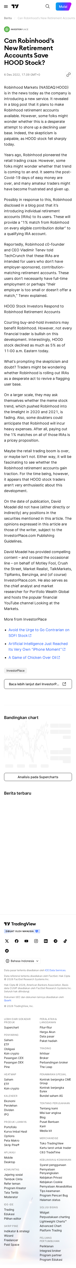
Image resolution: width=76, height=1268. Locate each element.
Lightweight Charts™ (53, 1221)
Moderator (11, 1197)
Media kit (46, 1130)
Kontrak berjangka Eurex (52, 1089)
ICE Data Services (55, 970)
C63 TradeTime (50, 1152)
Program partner (51, 1255)
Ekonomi (9, 1101)
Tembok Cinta (13, 1179)
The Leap (46, 1067)
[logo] (16, 29)
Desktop (9, 1162)
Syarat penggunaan (53, 1165)
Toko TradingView (51, 1143)
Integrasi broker (50, 1250)
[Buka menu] (6, 6)
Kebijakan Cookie (51, 1182)
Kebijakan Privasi (51, 1177)
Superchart (11, 1027)
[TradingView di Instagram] (36, 941)
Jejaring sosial (13, 1174)
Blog (43, 1117)
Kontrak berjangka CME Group (55, 1081)
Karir (43, 1126)
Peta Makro (11, 1140)
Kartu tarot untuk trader (55, 1147)
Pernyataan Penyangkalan (49, 1171)
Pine (7, 1067)
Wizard (8, 1235)
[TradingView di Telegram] (55, 941)
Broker (44, 1058)
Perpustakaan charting (55, 1217)
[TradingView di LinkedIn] (46, 941)
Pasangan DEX (14, 1062)
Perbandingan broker (54, 1062)
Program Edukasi (51, 1259)
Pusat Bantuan (49, 1121)
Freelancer (11, 1240)
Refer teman (12, 1183)
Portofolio (10, 1127)
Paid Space (11, 1244)
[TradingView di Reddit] (7, 951)
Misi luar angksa (50, 1112)
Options (9, 1136)
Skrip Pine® (11, 1145)
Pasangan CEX (14, 1058)
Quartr (7, 1000)
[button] (38, 684)
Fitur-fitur (46, 1027)
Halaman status (50, 1200)
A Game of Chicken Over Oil (32, 657)
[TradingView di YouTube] (26, 941)
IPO (6, 1114)
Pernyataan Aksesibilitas (56, 1186)
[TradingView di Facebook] (16, 941)
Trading (9, 1209)
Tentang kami (49, 1108)
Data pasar (47, 1036)
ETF (6, 1044)
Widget (44, 1212)
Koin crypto (11, 1053)
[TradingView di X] (7, 941)
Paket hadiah (48, 1041)
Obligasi (9, 1049)
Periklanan (47, 1246)
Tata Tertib (11, 1192)
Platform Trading (51, 1230)
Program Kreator (15, 1188)
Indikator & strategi (16, 1231)
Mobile (8, 1157)
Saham (8, 1040)
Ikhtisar (44, 1053)
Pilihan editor (12, 1218)
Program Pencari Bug (54, 1195)
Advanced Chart (50, 1226)
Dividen (9, 1110)
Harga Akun (47, 1032)
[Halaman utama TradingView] (15, 6)
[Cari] (48, 6)
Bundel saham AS (51, 1095)
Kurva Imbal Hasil (15, 1131)
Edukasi (9, 1214)
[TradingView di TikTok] (65, 941)
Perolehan (10, 1105)
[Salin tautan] (68, 74)
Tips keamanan (50, 1191)
